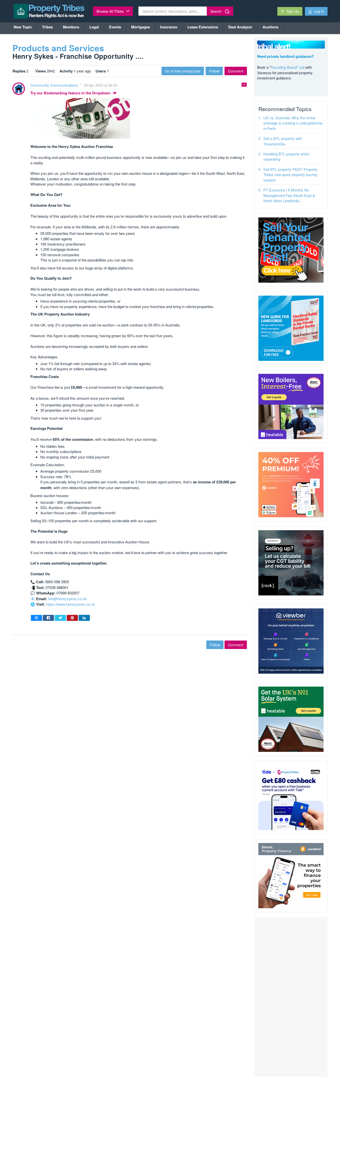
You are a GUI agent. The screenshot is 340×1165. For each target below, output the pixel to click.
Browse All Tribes (111, 11)
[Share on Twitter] (60, 618)
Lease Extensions (202, 27)
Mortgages (140, 27)
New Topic (23, 27)
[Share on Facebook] (48, 618)
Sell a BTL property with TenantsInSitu (282, 141)
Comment (235, 70)
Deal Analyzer (240, 27)
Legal (94, 27)
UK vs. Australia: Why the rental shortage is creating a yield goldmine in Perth (292, 123)
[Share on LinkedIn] (84, 618)
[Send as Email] (36, 618)
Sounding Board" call (287, 67)
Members (71, 27)
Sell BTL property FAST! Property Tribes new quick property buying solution (290, 175)
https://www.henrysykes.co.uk (70, 604)
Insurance (168, 27)
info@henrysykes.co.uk (67, 598)
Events (115, 27)
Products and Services (58, 48)
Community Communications (54, 85)
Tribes (47, 27)
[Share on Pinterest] (72, 618)
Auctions (270, 27)
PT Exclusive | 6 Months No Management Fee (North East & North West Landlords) (289, 195)
